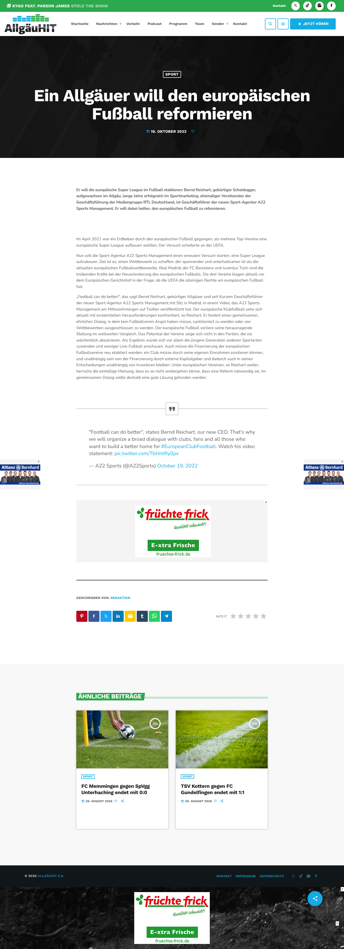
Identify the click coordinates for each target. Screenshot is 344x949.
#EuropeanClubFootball (188, 446)
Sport (172, 74)
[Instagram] (319, 6)
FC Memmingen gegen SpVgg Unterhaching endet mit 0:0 (115, 789)
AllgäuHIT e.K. (51, 876)
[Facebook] (331, 6)
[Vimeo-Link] (30, 24)
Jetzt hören (313, 23)
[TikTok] (307, 6)
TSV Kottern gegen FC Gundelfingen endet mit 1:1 (212, 789)
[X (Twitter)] (295, 6)
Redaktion (120, 598)
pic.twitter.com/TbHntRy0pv (147, 453)
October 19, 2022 (177, 466)
